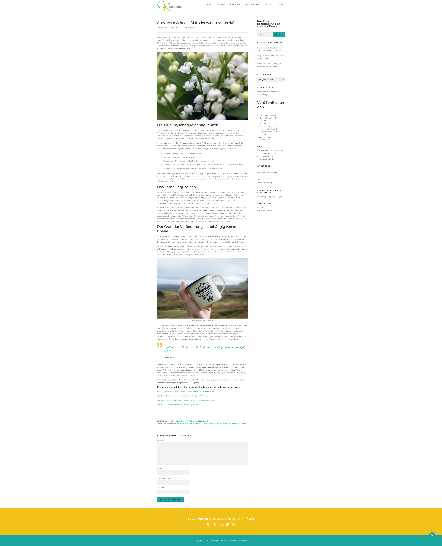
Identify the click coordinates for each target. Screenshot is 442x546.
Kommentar (163, 440)
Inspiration (188, 421)
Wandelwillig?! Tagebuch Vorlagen (269, 196)
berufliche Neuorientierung (189, 424)
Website (160, 488)
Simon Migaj (201, 321)
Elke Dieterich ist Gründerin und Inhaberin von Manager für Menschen (183, 396)
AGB (258, 179)
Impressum (261, 207)
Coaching (220, 4)
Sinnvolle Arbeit (219, 424)
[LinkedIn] (221, 524)
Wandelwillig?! (201, 421)
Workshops (234, 4)
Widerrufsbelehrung (264, 183)
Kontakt (270, 4)
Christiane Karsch (252, 4)
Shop (280, 4)
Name (160, 468)
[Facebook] (214, 524)
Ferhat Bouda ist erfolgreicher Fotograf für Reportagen (177, 405)
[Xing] (208, 524)
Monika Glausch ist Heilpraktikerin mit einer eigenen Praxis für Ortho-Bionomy (186, 400)
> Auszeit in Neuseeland (266, 156)
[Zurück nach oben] (432, 535)
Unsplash (211, 321)
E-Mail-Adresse (164, 478)
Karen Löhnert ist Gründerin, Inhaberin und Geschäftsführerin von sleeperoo (185, 391)
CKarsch (191, 28)
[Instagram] (234, 524)
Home (209, 4)
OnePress (223, 541)
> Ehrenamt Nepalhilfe (265, 159)
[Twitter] (227, 524)
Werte (243, 424)
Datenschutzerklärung (265, 210)
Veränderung (234, 424)
